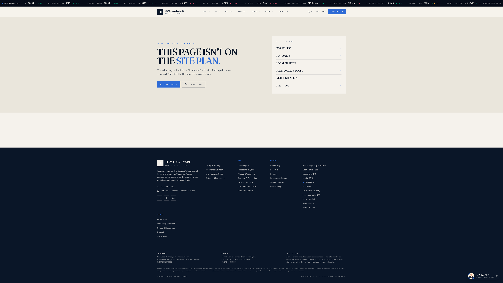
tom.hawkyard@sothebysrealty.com (178, 191)
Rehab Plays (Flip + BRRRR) (314, 165)
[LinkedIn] (173, 198)
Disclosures (162, 236)
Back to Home (167, 84)
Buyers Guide (308, 203)
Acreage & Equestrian (247, 178)
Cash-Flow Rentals (311, 170)
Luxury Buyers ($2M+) (247, 186)
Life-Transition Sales (214, 174)
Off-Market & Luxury (311, 191)
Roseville (274, 170)
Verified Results (277, 182)
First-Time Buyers (245, 191)
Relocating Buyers (246, 170)
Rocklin (273, 174)
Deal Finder (309, 182)
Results (269, 12)
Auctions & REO (309, 174)
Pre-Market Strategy (214, 170)
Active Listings (276, 186)
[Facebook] (166, 198)
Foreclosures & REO (311, 195)
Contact (160, 232)
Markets (229, 12)
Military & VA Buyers (246, 174)
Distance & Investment (215, 178)
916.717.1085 (318, 12)
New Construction (245, 182)
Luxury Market (309, 199)
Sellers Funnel (309, 207)
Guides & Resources (166, 228)
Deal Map (307, 186)
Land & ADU (308, 178)
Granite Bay (275, 165)
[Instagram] (159, 198)
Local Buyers (243, 165)
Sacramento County (278, 178)
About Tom (282, 12)
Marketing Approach (166, 224)
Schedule (335, 12)
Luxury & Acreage (213, 165)
